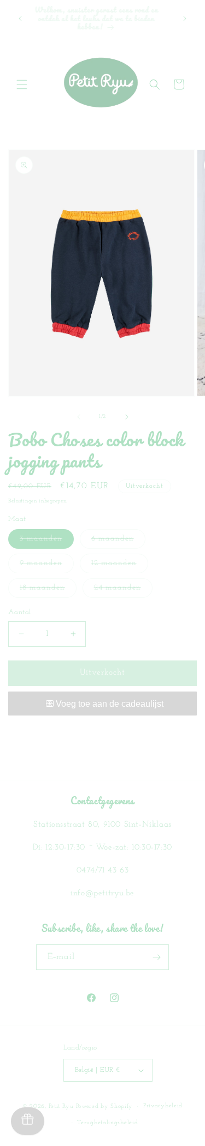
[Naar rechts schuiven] (127, 417)
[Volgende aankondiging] (185, 19)
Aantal (19, 612)
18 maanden (48, 590)
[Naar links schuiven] (79, 417)
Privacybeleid (163, 1106)
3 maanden (47, 541)
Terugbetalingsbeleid (107, 1123)
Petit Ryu (61, 1106)
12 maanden (119, 566)
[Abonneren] (156, 957)
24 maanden (123, 590)
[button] (22, 84)
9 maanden (47, 566)
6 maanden (118, 541)
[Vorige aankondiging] (20, 19)
